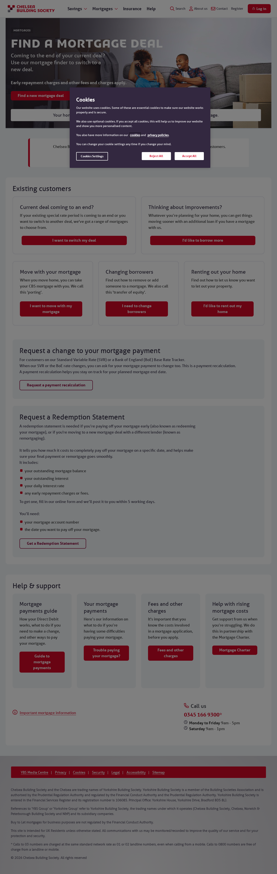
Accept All (189, 156)
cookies (135, 135)
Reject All (156, 156)
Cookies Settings (92, 156)
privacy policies (158, 135)
